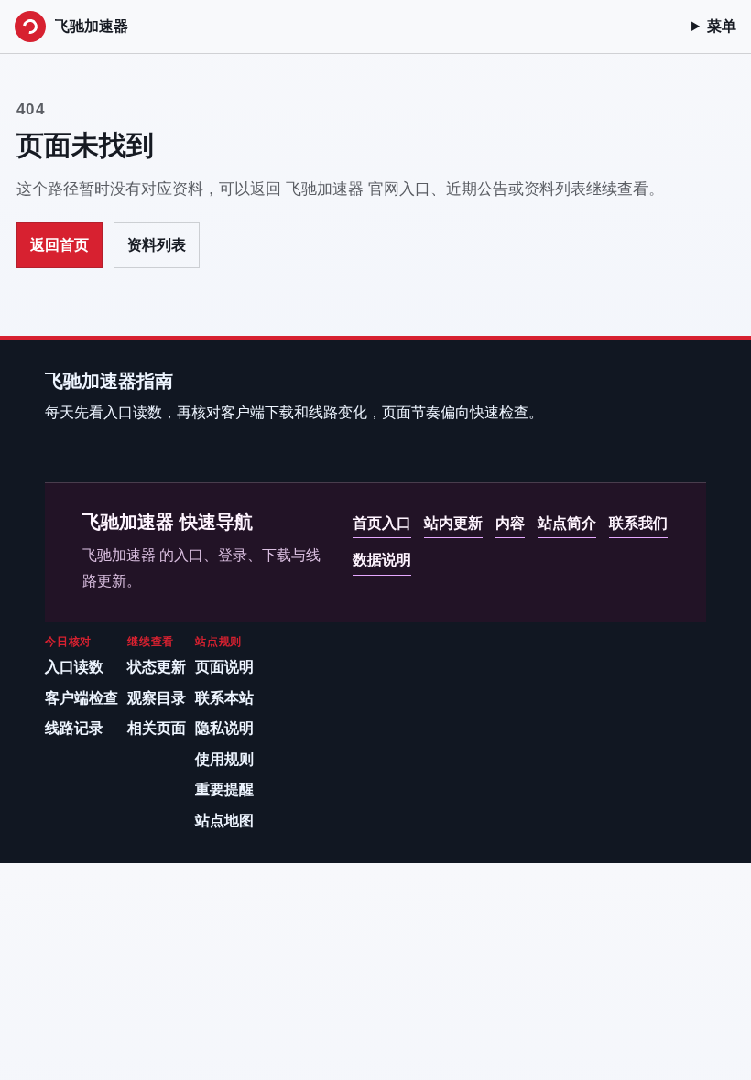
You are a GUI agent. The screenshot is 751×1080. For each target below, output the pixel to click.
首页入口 (382, 523)
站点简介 (567, 523)
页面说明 (224, 667)
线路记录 (74, 728)
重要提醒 (224, 789)
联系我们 (638, 523)
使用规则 (224, 759)
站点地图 (224, 820)
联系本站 (224, 698)
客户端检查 (81, 698)
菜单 (721, 26)
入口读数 (74, 667)
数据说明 (382, 559)
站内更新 (453, 523)
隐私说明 (224, 728)
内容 (510, 523)
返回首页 (59, 245)
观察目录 (156, 698)
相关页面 (156, 728)
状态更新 (156, 667)
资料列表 (156, 245)
